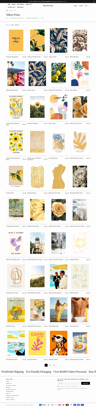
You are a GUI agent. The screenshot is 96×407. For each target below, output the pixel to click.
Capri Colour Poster (32, 359)
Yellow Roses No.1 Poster (76, 123)
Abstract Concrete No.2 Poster (56, 259)
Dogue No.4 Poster (53, 359)
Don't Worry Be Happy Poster (13, 259)
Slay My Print (16, 404)
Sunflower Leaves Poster (33, 226)
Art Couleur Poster (53, 158)
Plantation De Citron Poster (55, 90)
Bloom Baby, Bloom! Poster (76, 193)
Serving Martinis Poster (12, 359)
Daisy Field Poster (74, 57)
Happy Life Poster (31, 193)
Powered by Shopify (28, 404)
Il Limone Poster (10, 193)
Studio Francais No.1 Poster (76, 158)
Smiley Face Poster (74, 259)
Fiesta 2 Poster (73, 90)
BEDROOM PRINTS (32, 18)
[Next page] (53, 365)
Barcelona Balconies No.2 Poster (34, 259)
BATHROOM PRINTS (17, 18)
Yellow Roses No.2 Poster (54, 226)
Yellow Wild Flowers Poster (33, 293)
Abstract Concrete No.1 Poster (77, 226)
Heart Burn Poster (74, 326)
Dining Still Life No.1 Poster (34, 326)
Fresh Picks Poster (10, 326)
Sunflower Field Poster (32, 123)
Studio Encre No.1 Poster (12, 293)
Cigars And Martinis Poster (55, 293)
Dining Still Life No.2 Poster (77, 359)
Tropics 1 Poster (31, 90)
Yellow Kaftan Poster (54, 326)
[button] (81, 5)
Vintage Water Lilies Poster (12, 226)
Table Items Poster (74, 293)
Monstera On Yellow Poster (33, 57)
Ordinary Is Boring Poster (12, 57)
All (7, 18)
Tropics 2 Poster (52, 57)
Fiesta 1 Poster (52, 123)
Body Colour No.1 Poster (55, 193)
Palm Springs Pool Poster (12, 90)
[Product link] (16, 40)
